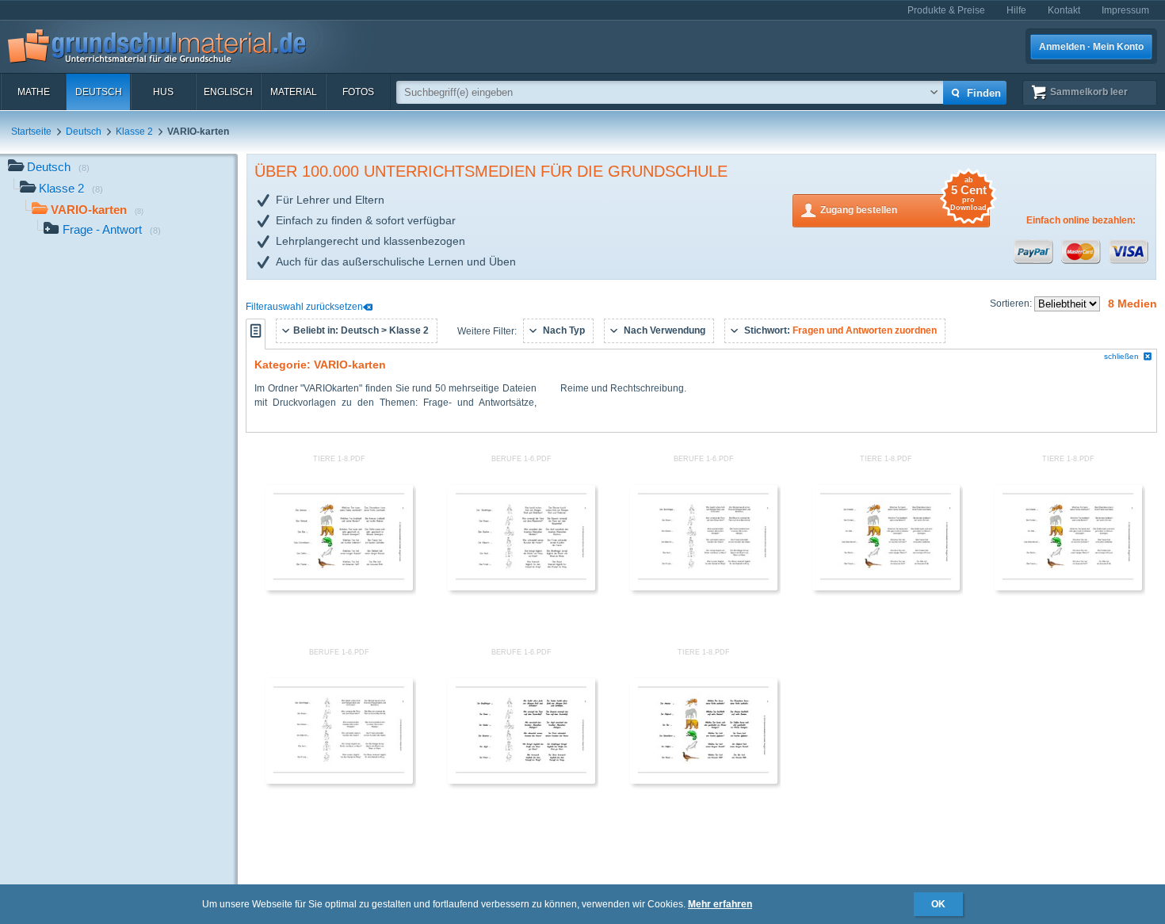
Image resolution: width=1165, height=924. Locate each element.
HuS (163, 91)
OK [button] (938, 904)
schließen (1121, 356)
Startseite (31, 131)
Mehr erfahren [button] (720, 904)
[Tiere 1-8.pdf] (339, 587)
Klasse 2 (134, 131)
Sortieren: (1012, 303)
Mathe (33, 91)
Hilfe (1016, 10)
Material (293, 91)
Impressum (1125, 10)
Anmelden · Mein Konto (1091, 46)
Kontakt (1064, 10)
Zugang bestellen (903, 205)
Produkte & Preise (946, 10)
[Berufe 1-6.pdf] (521, 587)
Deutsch (98, 91)
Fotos (358, 91)
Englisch (228, 91)
